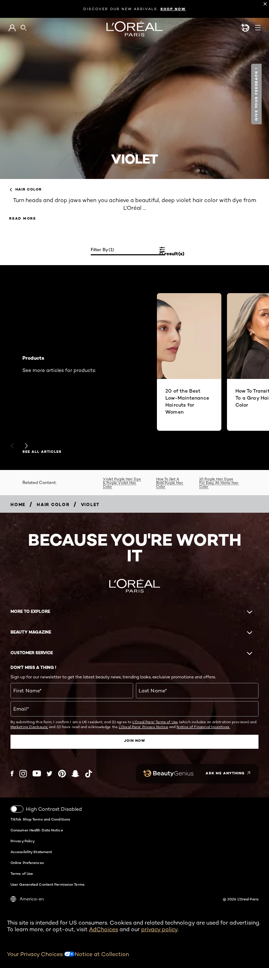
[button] (257, 94)
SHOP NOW (173, 9)
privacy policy (159, 929)
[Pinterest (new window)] (62, 773)
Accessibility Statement (31, 852)
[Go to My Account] (12, 28)
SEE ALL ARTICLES (42, 452)
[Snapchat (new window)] (75, 773)
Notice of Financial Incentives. (203, 727)
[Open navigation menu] (258, 27)
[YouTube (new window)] (37, 773)
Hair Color (28, 189)
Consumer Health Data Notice (37, 830)
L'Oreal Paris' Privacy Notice (143, 727)
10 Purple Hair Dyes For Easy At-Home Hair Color (219, 483)
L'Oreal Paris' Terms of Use (155, 722)
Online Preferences (27, 862)
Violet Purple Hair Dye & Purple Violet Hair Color (122, 483)
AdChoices (103, 929)
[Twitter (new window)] (50, 773)
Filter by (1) (102, 249)
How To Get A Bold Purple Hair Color (169, 483)
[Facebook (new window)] (12, 773)
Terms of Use (22, 873)
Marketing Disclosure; (29, 727)
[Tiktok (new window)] (88, 773)
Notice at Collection (102, 954)
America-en (32, 898)
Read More (22, 218)
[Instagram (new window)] (23, 773)
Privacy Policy (23, 841)
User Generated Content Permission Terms (47, 884)
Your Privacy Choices (35, 954)
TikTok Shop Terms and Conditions (40, 819)
